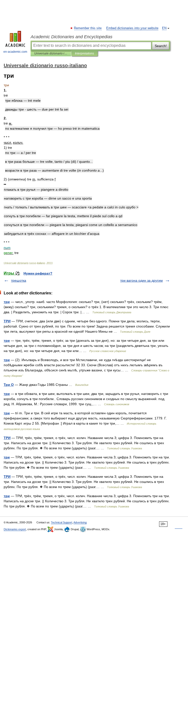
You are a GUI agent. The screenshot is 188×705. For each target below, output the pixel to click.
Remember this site (88, 28)
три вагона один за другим (141, 280)
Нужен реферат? (38, 273)
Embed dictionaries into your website (132, 28)
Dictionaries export (15, 529)
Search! (161, 46)
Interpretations (84, 53)
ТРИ (7, 321)
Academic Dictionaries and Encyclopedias (71, 36)
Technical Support (61, 522)
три (7, 302)
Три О (9, 385)
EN (164, 28)
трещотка (18, 280)
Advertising (80, 522)
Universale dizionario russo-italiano (50, 53)
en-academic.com (15, 51)
